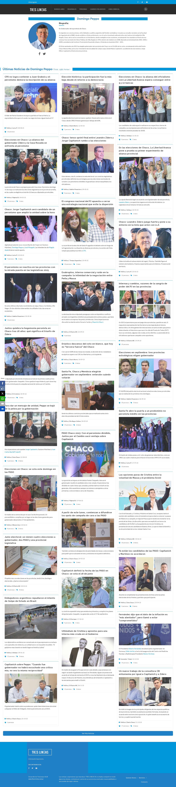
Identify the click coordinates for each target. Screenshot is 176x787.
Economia (124, 659)
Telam (130, 659)
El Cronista (15, 394)
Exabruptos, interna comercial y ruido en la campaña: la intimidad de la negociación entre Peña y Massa (87, 275)
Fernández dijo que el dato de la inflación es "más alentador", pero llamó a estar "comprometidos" (143, 617)
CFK (84, 251)
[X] (2, 393)
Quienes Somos (131, 778)
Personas (83, 9)
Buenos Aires (59, 9)
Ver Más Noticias (88, 733)
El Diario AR (73, 332)
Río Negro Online (75, 421)
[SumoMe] (2, 408)
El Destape (72, 619)
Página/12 (15, 197)
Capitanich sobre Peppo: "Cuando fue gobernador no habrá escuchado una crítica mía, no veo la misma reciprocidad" (29, 667)
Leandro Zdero (124, 202)
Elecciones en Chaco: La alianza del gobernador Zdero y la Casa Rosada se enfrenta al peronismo (26, 143)
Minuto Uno (16, 525)
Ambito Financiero (75, 189)
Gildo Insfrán (130, 651)
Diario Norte (73, 126)
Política (8, 128)
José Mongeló (30, 247)
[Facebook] (139, 2)
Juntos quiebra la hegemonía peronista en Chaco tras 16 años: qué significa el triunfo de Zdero (30, 331)
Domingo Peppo (17, 247)
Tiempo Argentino (75, 260)
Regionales (72, 9)
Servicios (142, 778)
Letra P (14, 128)
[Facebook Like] (2, 388)
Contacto (144, 782)
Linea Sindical (114, 9)
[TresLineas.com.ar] (39, 9)
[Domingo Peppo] (42, 36)
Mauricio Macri (97, 322)
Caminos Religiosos (97, 9)
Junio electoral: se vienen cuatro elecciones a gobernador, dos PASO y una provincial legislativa (30, 540)
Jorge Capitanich (31, 449)
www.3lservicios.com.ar (35, 779)
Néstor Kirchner (148, 654)
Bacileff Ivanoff (15, 452)
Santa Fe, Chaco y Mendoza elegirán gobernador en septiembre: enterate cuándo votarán (86, 374)
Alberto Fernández (134, 649)
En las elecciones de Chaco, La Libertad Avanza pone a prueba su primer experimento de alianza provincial (145, 150)
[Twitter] (143, 2)
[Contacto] (147, 2)
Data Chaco (16, 457)
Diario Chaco (73, 559)
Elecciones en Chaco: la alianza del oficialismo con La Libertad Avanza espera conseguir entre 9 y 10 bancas (144, 80)
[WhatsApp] (2, 398)
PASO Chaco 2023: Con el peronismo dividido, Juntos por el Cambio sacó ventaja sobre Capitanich (86, 436)
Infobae (129, 136)
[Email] (2, 403)
